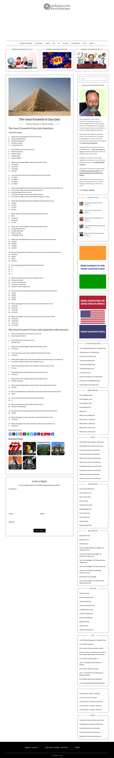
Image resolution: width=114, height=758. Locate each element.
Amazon (85, 190)
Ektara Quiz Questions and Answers (89, 462)
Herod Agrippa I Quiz (85, 403)
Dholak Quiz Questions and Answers (90, 478)
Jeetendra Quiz (83, 543)
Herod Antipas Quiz (85, 407)
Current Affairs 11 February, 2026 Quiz (91, 701)
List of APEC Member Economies (89, 669)
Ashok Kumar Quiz (84, 535)
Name (11, 514)
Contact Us (34, 747)
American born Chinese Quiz (87, 356)
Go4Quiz (50, 124)
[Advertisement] (57, 27)
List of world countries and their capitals (91, 648)
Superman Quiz (83, 521)
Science (66, 43)
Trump (81, 151)
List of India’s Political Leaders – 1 (89, 658)
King (93, 149)
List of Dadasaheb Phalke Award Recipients (92, 683)
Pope (96, 149)
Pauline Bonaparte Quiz (86, 597)
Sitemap (77, 747)
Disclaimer (56, 747)
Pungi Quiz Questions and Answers (89, 450)
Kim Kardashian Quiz (85, 525)
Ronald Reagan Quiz (85, 509)
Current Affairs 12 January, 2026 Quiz (90, 709)
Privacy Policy (49, 747)
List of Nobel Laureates (86, 644)
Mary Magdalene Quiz (86, 395)
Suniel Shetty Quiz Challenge (87, 576)
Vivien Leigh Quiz (84, 517)
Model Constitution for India (90, 171)
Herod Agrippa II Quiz (85, 399)
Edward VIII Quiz (84, 593)
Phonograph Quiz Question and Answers (91, 446)
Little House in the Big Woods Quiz (89, 380)
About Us (27, 747)
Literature (75, 43)
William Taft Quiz (84, 621)
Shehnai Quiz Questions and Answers (90, 458)
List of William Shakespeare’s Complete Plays (92, 348)
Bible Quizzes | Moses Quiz (87, 431)
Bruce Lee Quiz (83, 501)
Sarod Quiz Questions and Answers (89, 454)
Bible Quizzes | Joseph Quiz (87, 419)
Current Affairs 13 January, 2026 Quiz (90, 705)
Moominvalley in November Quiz (89, 385)
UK (59, 43)
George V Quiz (83, 625)
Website (11, 522)
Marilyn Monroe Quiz (85, 505)
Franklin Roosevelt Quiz (86, 609)
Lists (84, 43)
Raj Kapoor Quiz (84, 539)
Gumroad (91, 190)
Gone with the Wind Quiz (86, 489)
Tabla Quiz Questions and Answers (89, 474)
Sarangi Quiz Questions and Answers (90, 470)
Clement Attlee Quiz (85, 601)
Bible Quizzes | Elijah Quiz (87, 415)
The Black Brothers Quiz (86, 368)
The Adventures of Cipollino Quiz (89, 352)
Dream (101, 149)
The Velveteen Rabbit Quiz (87, 364)
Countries (39, 43)
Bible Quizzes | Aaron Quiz (87, 427)
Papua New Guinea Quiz (86, 629)
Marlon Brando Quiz (85, 493)
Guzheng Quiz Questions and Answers (90, 466)
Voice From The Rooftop (90, 143)
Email (42, 514)
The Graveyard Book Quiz (87, 360)
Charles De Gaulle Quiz (86, 613)
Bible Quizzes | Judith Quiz (87, 423)
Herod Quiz (82, 411)
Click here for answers (15, 132)
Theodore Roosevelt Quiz (87, 605)
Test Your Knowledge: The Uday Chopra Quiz (92, 566)
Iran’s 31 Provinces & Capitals (88, 697)
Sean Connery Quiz (85, 497)
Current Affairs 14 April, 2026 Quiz (89, 693)
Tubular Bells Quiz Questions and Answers (91, 442)
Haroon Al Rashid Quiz (86, 617)
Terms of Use (64, 747)
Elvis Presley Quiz (84, 513)
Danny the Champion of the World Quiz (91, 376)
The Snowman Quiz (85, 372)
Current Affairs (26, 43)
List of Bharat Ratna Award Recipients (90, 679)
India (48, 43)
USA (54, 43)
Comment (12, 489)
